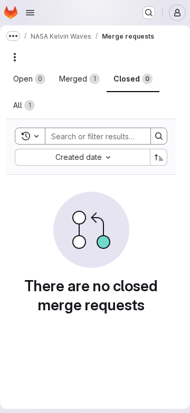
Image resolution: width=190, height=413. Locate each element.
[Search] (158, 136)
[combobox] (82, 157)
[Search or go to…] (148, 12)
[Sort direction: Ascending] (158, 157)
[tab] (29, 79)
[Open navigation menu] (30, 12)
